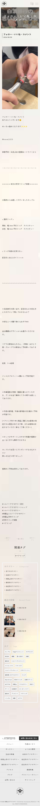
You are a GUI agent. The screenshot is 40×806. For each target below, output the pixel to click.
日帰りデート (28, 679)
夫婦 (27, 656)
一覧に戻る (20, 539)
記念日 (7, 656)
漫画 (13, 656)
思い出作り (20, 656)
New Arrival (8, 679)
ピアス (20, 698)
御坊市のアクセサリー (13, 582)
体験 (14, 698)
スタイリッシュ (25, 670)
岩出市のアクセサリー (13, 590)
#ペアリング (20, 555)
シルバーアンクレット (18, 661)
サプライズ (29, 652)
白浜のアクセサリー (12, 575)
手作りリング (18, 679)
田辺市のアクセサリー (13, 586)
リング (24, 675)
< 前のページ (7, 539)
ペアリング (24, 693)
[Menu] (36, 3)
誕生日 (7, 693)
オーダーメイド (23, 689)
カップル (7, 652)
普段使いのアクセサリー (12, 675)
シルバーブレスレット (11, 670)
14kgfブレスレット (18, 652)
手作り (32, 684)
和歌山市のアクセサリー (14, 579)
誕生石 (7, 661)
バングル (7, 698)
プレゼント (15, 693)
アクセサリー (23, 684)
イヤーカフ (18, 665)
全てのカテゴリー (12, 571)
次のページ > (33, 539)
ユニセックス (9, 665)
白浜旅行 (14, 689)
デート (7, 689)
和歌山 (15, 684)
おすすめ (7, 684)
